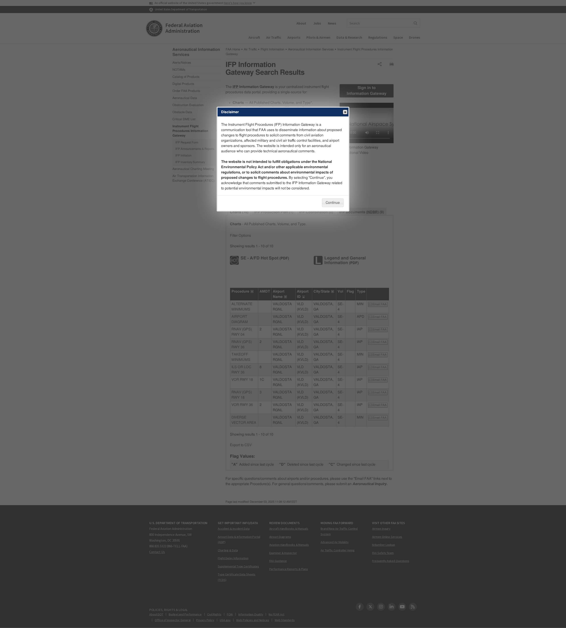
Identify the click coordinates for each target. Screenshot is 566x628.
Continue (333, 202)
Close (345, 112)
